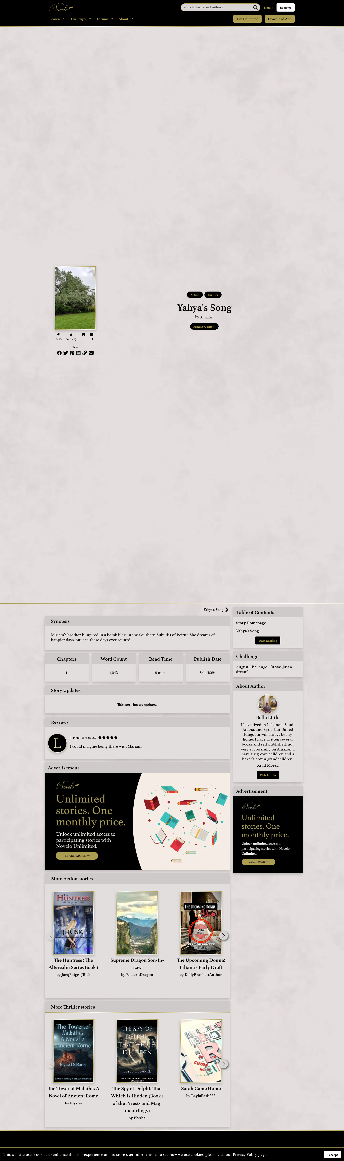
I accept (332, 1154)
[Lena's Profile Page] (57, 743)
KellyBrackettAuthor (203, 975)
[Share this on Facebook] (59, 353)
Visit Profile (268, 775)
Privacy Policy (245, 1155)
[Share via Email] (91, 353)
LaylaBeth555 (203, 1096)
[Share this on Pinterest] (72, 353)
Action (194, 294)
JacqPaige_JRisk (76, 975)
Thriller (213, 294)
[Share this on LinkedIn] (78, 353)
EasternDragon (139, 975)
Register (285, 7)
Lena (75, 737)
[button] (223, 935)
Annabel (206, 317)
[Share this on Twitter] (65, 353)
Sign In (268, 7)
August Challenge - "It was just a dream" (264, 669)
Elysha (76, 1103)
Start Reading (267, 640)
